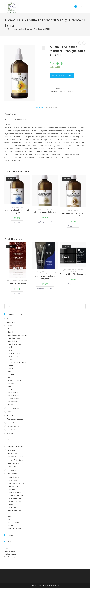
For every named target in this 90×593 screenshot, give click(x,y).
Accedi (6, 549)
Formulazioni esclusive (15, 419)
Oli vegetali (69, 91)
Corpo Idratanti (13, 356)
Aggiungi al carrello (61, 76)
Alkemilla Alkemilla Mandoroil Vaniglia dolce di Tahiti (32, 29)
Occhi (10, 440)
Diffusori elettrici (13, 408)
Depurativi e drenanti (15, 495)
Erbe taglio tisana (14, 463)
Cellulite (10, 347)
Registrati (7, 546)
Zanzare (10, 404)
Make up (10, 433)
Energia (10, 504)
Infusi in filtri (11, 430)
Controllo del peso (14, 492)
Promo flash (11, 470)
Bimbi (10, 329)
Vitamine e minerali (14, 528)
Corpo (10, 350)
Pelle (9, 516)
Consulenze (11, 322)
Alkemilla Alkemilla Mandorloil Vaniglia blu (17, 211)
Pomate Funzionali (14, 380)
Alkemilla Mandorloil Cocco (45, 212)
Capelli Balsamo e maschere (47, 272)
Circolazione (12, 489)
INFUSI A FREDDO (13, 426)
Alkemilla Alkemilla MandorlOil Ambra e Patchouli (72, 214)
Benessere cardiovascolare (17, 483)
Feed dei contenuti (10, 551)
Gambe (10, 359)
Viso (9, 443)
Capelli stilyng (12, 341)
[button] (43, 48)
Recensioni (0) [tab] (51, 107)
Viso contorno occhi (15, 392)
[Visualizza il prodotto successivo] (84, 43)
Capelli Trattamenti (14, 344)
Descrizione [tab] (38, 107)
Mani (9, 371)
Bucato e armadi (13, 453)
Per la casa (11, 450)
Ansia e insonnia (13, 477)
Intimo (10, 365)
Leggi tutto (17, 222)
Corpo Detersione (14, 353)
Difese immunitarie (14, 498)
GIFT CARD (10, 423)
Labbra (10, 368)
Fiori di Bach (11, 415)
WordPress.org (9, 557)
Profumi (11, 383)
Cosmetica (61, 91)
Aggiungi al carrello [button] (45, 222)
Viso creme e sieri (14, 395)
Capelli (36, 272)
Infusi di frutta (13, 466)
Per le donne (12, 519)
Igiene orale (12, 507)
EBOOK (9, 412)
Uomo (10, 389)
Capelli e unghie (13, 486)
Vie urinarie (12, 525)
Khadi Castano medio (17, 283)
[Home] (5, 29)
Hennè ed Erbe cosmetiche (20, 281)
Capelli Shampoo (14, 338)
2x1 (8, 318)
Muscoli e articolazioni (15, 510)
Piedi (9, 377)
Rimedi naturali (12, 474)
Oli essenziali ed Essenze (15, 446)
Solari (10, 386)
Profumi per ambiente (15, 456)
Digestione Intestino (15, 501)
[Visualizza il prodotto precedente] (79, 43)
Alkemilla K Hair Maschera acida (73, 274)
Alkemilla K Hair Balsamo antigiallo (45, 277)
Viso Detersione (13, 398)
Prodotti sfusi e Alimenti (15, 460)
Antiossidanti (12, 480)
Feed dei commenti (11, 554)
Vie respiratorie (13, 522)
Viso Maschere (13, 401)
